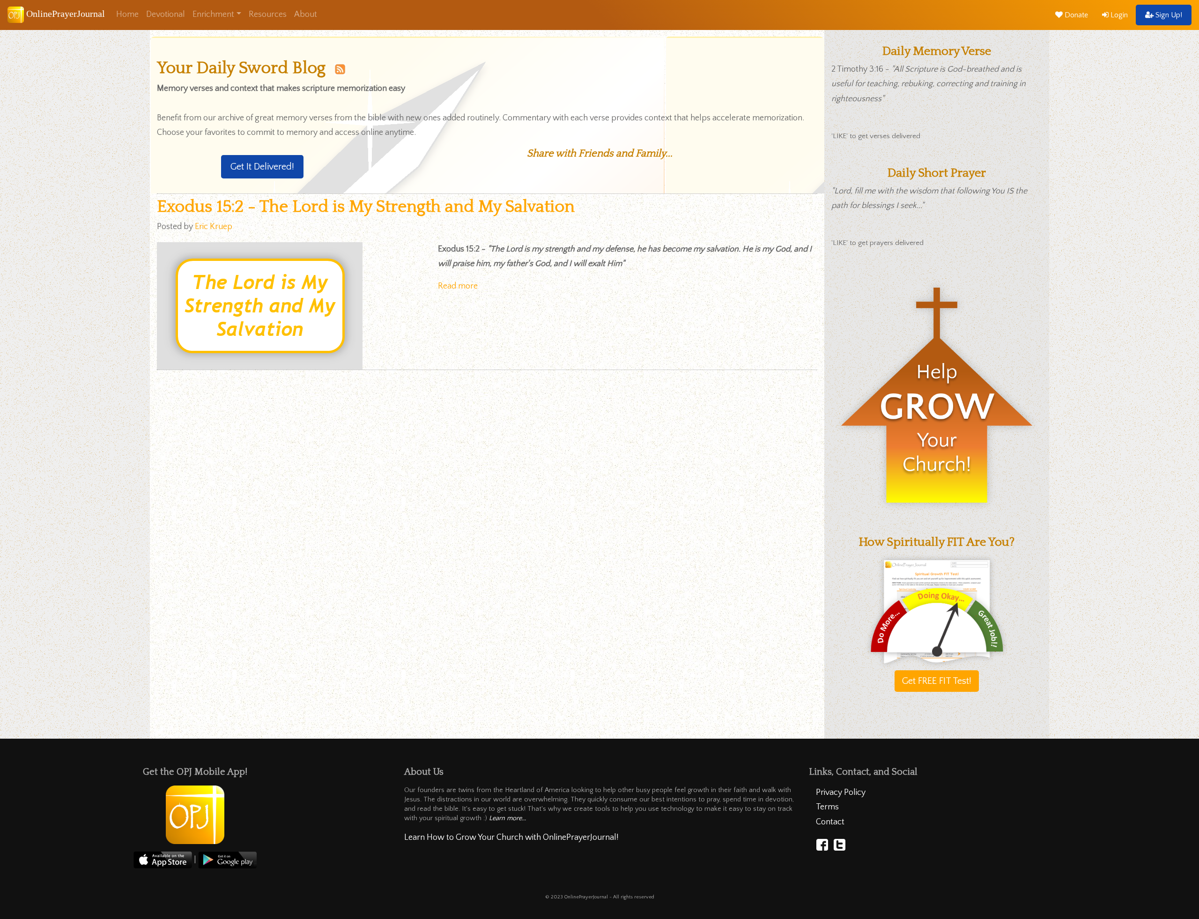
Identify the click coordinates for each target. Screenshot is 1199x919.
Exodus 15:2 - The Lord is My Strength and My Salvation (366, 206)
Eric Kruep (213, 226)
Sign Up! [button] (1168, 15)
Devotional (165, 14)
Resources (268, 14)
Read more (458, 286)
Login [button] (1118, 15)
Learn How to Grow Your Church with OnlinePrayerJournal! (511, 837)
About (305, 14)
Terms (827, 807)
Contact (830, 822)
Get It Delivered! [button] (262, 167)
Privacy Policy (841, 792)
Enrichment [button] (213, 14)
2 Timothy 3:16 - (928, 84)
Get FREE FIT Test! (936, 681)
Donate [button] (1075, 15)
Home (127, 14)
